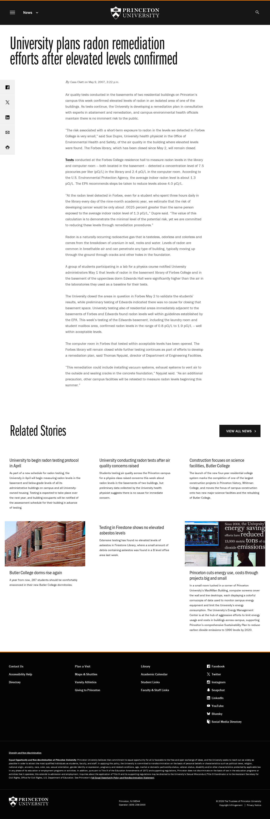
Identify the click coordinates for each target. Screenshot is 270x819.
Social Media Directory (227, 722)
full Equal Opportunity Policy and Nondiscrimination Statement (122, 777)
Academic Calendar (154, 674)
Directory (15, 682)
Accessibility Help (20, 674)
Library (145, 666)
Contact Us (16, 666)
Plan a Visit (82, 666)
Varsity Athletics (85, 682)
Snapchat (218, 690)
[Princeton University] (28, 802)
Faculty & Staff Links (155, 690)
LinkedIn (218, 698)
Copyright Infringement (231, 805)
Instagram (219, 682)
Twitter (216, 674)
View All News (239, 431)
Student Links (150, 682)
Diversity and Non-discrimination (25, 752)
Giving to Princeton (87, 690)
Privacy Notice (254, 805)
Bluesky (217, 714)
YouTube (218, 706)
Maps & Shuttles (86, 674)
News (27, 12)
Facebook (218, 666)
